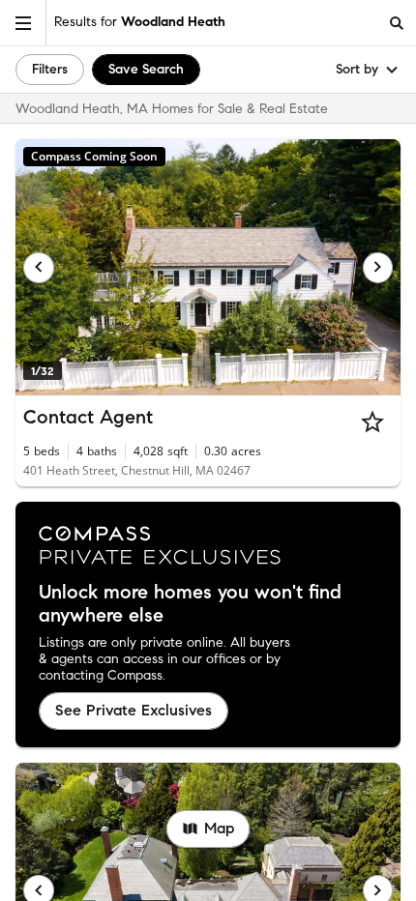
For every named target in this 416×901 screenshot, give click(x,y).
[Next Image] (378, 267)
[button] (23, 22)
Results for (139, 22)
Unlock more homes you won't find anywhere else (190, 604)
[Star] (372, 421)
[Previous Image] (38, 267)
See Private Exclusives (133, 710)
